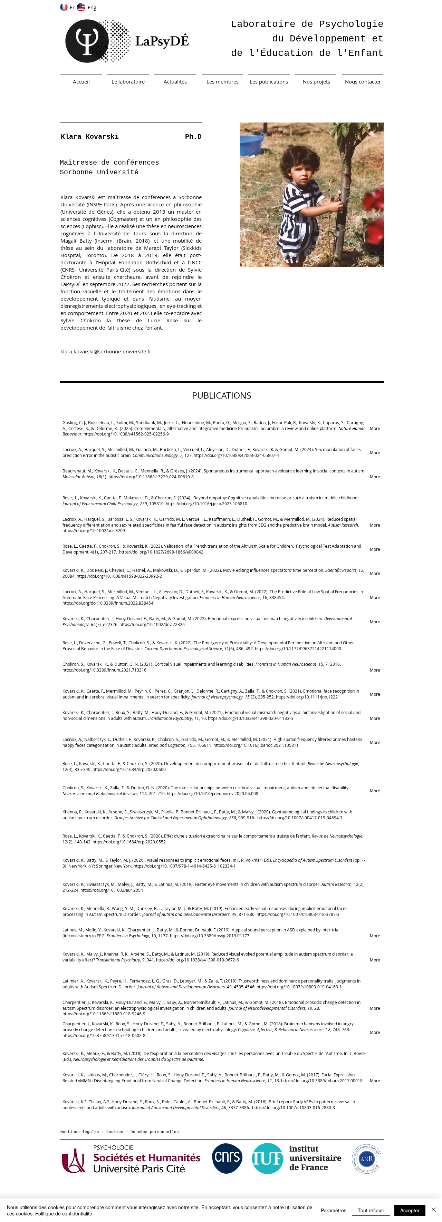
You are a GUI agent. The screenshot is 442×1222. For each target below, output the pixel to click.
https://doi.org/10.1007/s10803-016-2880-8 (293, 1107)
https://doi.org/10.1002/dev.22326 (152, 624)
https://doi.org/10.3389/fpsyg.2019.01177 (209, 935)
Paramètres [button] (333, 1210)
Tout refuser (371, 1210)
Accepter (410, 1210)
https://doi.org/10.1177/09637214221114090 (298, 648)
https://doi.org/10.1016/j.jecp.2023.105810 (206, 503)
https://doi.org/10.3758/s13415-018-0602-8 (104, 1035)
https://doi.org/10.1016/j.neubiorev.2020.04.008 (212, 793)
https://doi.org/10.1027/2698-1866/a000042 (161, 552)
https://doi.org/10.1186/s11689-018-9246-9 (104, 1013)
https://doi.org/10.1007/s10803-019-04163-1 (299, 986)
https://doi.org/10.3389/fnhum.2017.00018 (322, 1080)
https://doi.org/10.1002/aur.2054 (111, 890)
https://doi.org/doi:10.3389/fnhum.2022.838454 (108, 603)
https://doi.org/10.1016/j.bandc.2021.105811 (256, 745)
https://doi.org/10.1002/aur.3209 (94, 530)
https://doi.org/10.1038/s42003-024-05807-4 (236, 455)
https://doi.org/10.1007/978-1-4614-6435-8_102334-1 (185, 866)
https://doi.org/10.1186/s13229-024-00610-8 (151, 476)
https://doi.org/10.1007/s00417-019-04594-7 (300, 817)
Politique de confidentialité (63, 1213)
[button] (312, 195)
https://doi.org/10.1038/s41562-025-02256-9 (126, 434)
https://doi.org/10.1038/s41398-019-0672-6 (197, 959)
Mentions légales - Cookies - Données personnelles (119, 1132)
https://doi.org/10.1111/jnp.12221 (308, 697)
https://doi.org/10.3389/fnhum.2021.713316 (104, 670)
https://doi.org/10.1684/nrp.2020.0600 (129, 769)
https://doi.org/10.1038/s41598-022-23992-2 (119, 576)
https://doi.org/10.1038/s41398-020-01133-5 (250, 718)
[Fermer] (434, 1210)
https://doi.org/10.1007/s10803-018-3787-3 (298, 914)
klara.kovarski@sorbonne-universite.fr (105, 351)
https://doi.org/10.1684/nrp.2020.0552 (129, 841)
